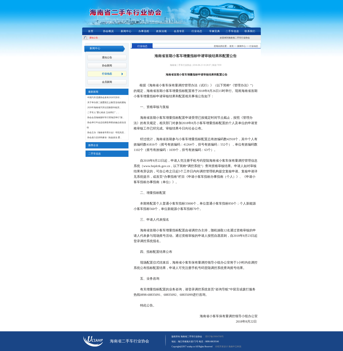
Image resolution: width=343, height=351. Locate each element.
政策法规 (161, 31)
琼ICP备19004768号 (214, 336)
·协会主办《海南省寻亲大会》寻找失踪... (106, 132)
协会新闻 (107, 65)
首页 (90, 31)
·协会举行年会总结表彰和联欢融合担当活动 (106, 125)
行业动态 (197, 31)
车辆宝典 (214, 31)
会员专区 (179, 31)
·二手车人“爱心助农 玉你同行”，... (103, 112)
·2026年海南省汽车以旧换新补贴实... (104, 107)
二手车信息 (232, 31)
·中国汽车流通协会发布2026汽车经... (104, 97)
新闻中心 (126, 31)
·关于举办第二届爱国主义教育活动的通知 (106, 102)
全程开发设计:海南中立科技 (228, 346)
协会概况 (108, 31)
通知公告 (107, 57)
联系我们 (250, 31)
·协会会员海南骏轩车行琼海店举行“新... (105, 117)
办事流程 (143, 31)
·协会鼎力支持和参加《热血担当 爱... (104, 137)
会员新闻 (107, 82)
